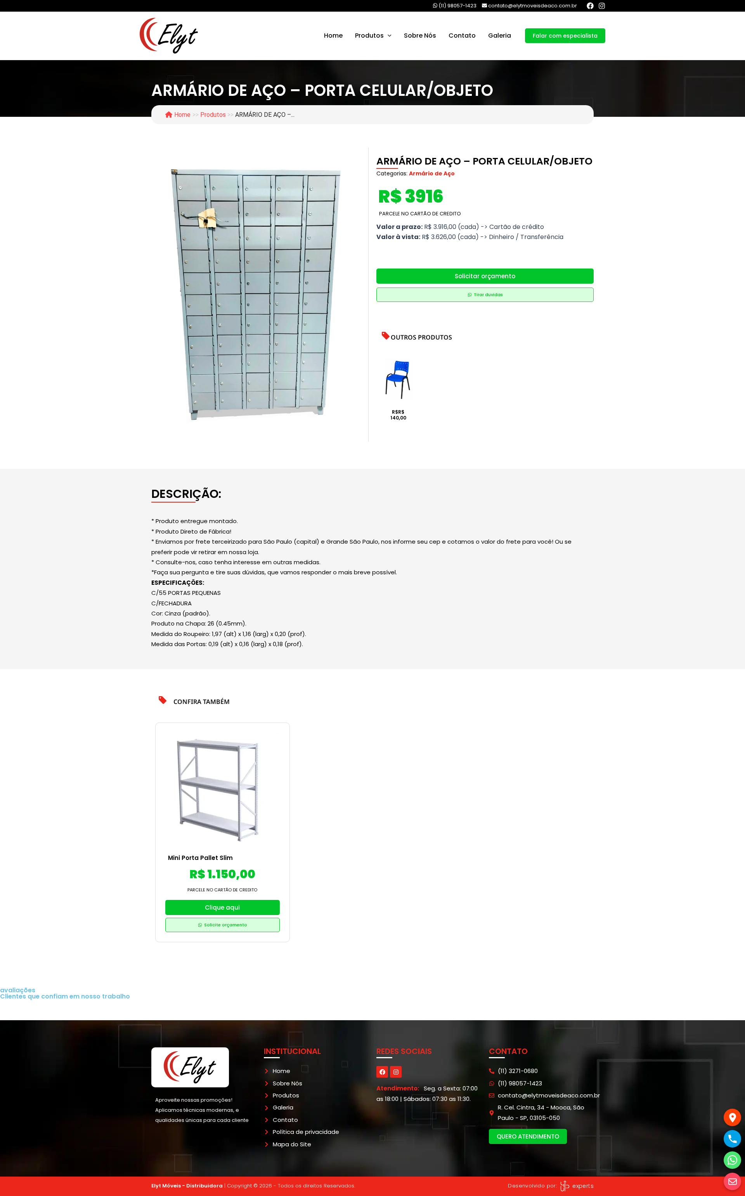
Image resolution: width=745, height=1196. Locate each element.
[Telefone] (732, 1138)
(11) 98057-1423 (456, 5)
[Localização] (732, 1117)
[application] (388, 35)
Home (333, 35)
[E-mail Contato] (732, 1181)
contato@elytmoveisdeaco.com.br (532, 5)
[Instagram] (601, 5)
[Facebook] (590, 5)
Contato (462, 35)
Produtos (369, 35)
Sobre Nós (420, 35)
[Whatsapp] (732, 1160)
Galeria (499, 35)
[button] (565, 35)
